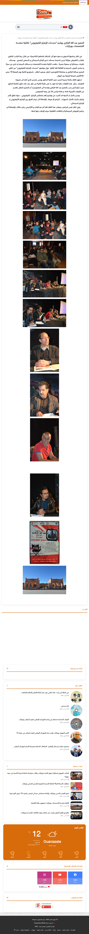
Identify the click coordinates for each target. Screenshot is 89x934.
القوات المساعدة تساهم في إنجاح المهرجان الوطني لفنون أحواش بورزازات (44, 720)
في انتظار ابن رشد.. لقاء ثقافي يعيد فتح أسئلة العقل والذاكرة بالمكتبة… (44, 693)
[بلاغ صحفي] (76, 710)
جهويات (33, 930)
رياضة (54, 930)
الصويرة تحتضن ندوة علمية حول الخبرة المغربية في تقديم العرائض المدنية (57, 2)
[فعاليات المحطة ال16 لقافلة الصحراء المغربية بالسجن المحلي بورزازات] (76, 786)
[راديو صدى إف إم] (44, 13)
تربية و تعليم (65, 930)
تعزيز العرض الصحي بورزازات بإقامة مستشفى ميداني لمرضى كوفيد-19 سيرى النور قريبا (39, 794)
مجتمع (59, 930)
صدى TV (16, 930)
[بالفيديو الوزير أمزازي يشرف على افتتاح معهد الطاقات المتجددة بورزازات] (76, 815)
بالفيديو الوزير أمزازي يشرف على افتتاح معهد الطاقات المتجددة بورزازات (45, 813)
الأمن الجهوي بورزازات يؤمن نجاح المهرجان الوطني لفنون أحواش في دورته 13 (42, 733)
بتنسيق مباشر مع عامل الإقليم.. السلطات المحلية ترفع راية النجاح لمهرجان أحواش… (40, 747)
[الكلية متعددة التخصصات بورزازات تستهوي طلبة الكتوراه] (76, 806)
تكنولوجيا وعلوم (24, 930)
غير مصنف (74, 38)
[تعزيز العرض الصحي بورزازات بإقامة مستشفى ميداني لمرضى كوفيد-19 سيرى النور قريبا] (76, 796)
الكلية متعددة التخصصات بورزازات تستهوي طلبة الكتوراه (50, 803)
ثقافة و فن (48, 930)
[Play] (70, 27)
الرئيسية (80, 38)
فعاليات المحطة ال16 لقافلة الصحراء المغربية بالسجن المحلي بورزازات (45, 784)
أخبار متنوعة (40, 930)
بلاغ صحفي (65, 706)
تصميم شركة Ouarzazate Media (43, 923)
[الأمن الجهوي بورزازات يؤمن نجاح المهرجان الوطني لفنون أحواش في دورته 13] (76, 737)
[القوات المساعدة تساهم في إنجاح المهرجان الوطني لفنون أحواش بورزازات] (76, 724)
